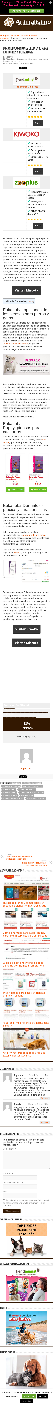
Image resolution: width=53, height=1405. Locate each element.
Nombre (8, 1173)
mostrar (30, 301)
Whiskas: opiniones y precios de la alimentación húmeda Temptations (24, 964)
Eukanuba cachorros (32, 783)
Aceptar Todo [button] (29, 1396)
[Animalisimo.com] (26, 22)
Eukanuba (16, 783)
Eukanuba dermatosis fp (32, 786)
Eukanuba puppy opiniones (13, 799)
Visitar (38, 123)
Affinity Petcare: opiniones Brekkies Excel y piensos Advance (24, 1054)
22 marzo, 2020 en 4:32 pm (39, 1104)
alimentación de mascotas (15, 343)
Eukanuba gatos (9, 789)
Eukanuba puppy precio (36, 799)
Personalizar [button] (27, 1401)
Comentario (9, 1149)
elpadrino (9, 57)
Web (5, 1191)
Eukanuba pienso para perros (31, 792)
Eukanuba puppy (27, 795)
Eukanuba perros (9, 792)
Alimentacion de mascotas (16, 59)
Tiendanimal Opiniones (26, 86)
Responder (45, 1098)
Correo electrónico (13, 1182)
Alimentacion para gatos (37, 59)
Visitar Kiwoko (26, 629)
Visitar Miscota (26, 290)
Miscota (17, 552)
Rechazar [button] (42, 1396)
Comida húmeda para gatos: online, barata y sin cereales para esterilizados (26, 934)
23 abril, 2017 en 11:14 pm (39, 1075)
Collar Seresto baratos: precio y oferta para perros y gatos (19, 857)
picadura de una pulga (34, 535)
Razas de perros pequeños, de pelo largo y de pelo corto (34, 863)
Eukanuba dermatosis (11, 786)
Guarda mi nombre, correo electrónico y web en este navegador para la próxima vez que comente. (26, 1203)
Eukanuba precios (10, 795)
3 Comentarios (12, 63)
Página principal (10, 35)
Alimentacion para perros (13, 61)
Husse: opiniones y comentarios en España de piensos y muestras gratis (24, 904)
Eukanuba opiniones (27, 789)
